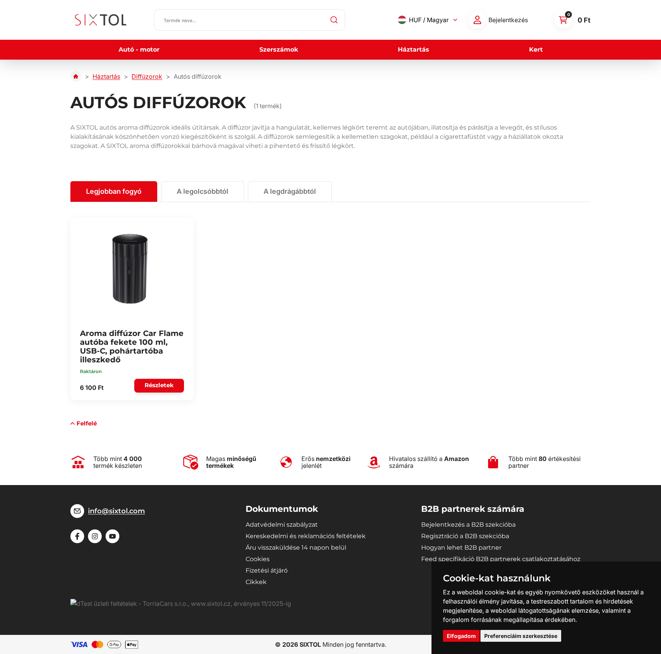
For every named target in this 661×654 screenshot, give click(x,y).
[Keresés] (334, 20)
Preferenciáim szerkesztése (520, 636)
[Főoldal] (75, 76)
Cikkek (256, 582)
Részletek (159, 385)
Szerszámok (278, 49)
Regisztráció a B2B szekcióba (465, 536)
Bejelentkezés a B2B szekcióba (468, 524)
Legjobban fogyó (114, 191)
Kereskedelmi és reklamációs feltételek (306, 536)
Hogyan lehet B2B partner (461, 547)
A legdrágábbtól (290, 191)
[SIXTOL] (100, 20)
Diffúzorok (147, 76)
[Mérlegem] (477, 20)
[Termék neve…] (249, 20)
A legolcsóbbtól (202, 191)
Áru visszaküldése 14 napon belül (296, 547)
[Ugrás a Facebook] (77, 536)
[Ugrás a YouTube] (112, 536)
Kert (536, 49)
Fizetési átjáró (267, 570)
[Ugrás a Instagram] (95, 536)
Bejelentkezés (508, 20)
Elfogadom (461, 636)
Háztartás (413, 49)
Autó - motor (139, 49)
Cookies (258, 559)
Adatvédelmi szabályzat (282, 524)
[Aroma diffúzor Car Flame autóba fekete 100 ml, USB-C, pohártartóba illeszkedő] (129, 269)
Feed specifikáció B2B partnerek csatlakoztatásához (500, 559)
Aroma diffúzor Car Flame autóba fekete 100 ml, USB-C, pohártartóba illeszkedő (132, 346)
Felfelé (87, 423)
